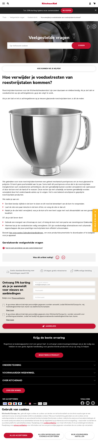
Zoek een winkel (13, 390)
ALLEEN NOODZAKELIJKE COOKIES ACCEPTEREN (49, 435)
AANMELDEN (51, 326)
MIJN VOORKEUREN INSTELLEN (79, 435)
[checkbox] (3, 305)
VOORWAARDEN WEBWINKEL (18, 372)
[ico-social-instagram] (93, 403)
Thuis (4, 17)
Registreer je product (49, 355)
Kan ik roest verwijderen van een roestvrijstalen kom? (24, 248)
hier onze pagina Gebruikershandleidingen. (26, 233)
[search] (8, 4)
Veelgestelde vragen (17, 17)
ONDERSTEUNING (11, 365)
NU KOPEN (67, 10)
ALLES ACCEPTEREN (18, 435)
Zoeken (81, 45)
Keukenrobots (33, 17)
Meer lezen (10, 310)
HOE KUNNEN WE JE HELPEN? (49, 69)
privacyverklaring (20, 425)
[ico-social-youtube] (87, 403)
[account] (90, 4)
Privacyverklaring (18, 298)
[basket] (94, 4)
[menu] (3, 4)
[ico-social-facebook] (82, 403)
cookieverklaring (50, 423)
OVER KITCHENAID (12, 380)
